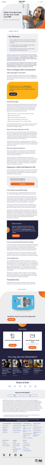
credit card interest (13, 192)
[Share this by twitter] (20, 386)
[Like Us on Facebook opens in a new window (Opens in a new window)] (9, 455)
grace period (30, 196)
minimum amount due (23, 161)
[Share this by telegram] (35, 386)
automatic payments (22, 107)
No (30, 395)
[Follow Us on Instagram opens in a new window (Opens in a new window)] (15, 455)
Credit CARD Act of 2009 (20, 132)
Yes (15, 395)
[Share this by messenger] (30, 386)
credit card (15, 54)
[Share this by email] (9, 386)
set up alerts (27, 86)
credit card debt (26, 229)
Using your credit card (13, 31)
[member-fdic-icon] (40, 460)
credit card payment (13, 57)
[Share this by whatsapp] (25, 386)
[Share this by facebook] (14, 386)
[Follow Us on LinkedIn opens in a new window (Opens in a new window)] (21, 455)
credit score (10, 58)
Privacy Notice (25, 420)
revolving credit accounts (14, 266)
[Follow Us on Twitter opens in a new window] (4, 455)
